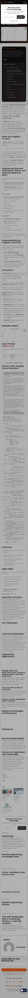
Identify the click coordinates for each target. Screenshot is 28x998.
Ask (23, 984)
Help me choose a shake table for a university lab (10, 979)
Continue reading (14, 21)
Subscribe (20, 17)
